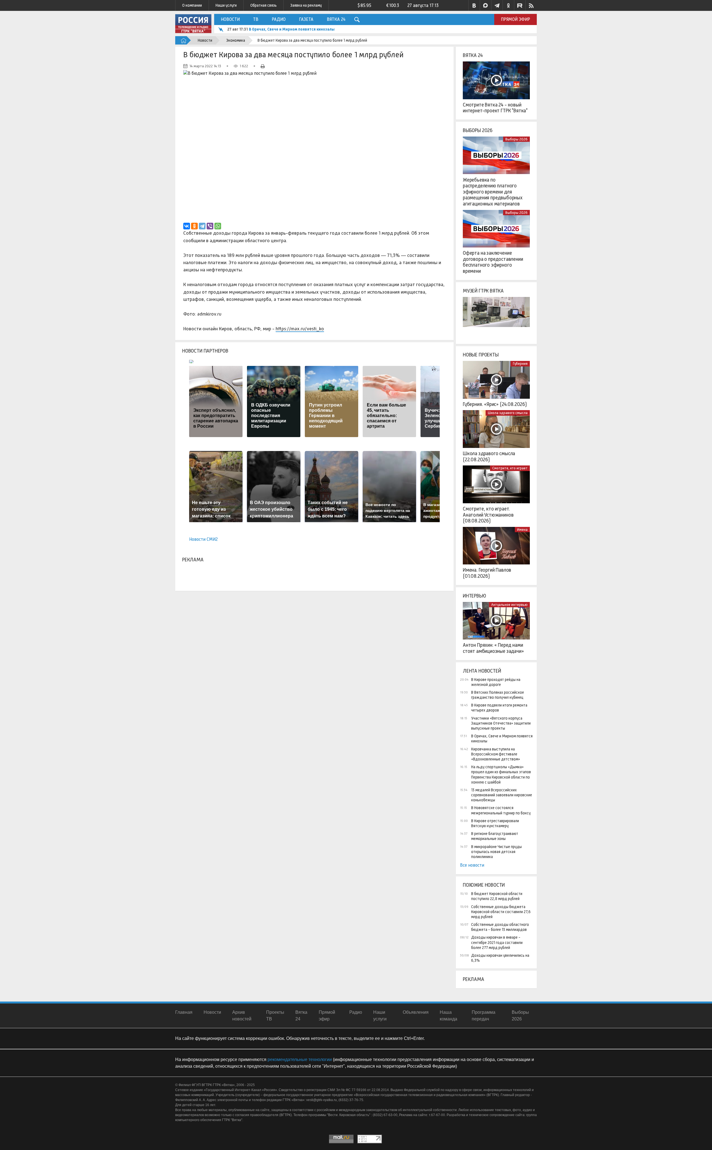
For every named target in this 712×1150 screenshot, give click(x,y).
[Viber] (210, 226)
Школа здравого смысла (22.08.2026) (489, 456)
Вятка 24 (336, 19)
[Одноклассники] (194, 226)
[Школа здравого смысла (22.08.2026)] (496, 429)
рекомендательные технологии (300, 1059)
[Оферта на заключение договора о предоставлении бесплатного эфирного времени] (496, 229)
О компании (192, 5)
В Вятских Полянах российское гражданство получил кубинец (497, 695)
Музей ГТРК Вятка (483, 291)
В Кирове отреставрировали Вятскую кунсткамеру (495, 823)
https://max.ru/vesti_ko (300, 328)
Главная (183, 1012)
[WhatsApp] (217, 226)
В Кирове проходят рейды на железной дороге (495, 682)
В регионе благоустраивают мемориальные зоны (494, 836)
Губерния (520, 363)
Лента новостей (482, 671)
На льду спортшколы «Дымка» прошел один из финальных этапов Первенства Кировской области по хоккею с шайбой (501, 774)
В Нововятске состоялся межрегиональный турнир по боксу (501, 810)
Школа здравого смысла (508, 413)
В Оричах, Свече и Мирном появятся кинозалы (502, 738)
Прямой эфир (515, 19)
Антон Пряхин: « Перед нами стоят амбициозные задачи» (493, 648)
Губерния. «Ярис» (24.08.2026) (495, 404)
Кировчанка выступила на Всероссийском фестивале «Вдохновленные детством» (327, 29)
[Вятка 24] (496, 80)
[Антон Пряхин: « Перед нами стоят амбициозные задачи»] (496, 621)
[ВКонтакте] (186, 226)
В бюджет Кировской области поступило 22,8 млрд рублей (496, 896)
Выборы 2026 (478, 130)
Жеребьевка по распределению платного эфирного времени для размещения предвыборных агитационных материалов (493, 192)
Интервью (474, 596)
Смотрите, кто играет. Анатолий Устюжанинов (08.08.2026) (488, 515)
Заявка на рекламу (306, 5)
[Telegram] (202, 226)
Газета (306, 19)
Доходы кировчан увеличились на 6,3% (500, 958)
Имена (522, 529)
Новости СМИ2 (203, 539)
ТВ (255, 19)
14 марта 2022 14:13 (205, 66)
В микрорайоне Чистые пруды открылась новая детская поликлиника (496, 851)
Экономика (235, 40)
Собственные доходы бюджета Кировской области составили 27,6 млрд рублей (501, 911)
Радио (279, 19)
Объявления (416, 1012)
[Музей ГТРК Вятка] (496, 316)
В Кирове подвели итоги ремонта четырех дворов (499, 707)
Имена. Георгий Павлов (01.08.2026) (487, 573)
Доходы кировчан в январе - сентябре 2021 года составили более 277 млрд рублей (497, 942)
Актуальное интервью (509, 605)
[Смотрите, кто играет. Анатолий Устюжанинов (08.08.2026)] (496, 484)
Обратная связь (263, 5)
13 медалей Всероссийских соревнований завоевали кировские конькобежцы (501, 795)
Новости (230, 19)
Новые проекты (481, 355)
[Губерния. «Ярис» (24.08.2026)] (496, 380)
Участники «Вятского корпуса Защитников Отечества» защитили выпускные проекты (501, 723)
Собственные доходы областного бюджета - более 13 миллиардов (500, 927)
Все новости (472, 865)
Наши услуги (226, 5)
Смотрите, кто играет (510, 468)
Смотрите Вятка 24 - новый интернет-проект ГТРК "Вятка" (495, 108)
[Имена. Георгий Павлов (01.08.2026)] (496, 546)
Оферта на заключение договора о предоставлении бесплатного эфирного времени (493, 262)
